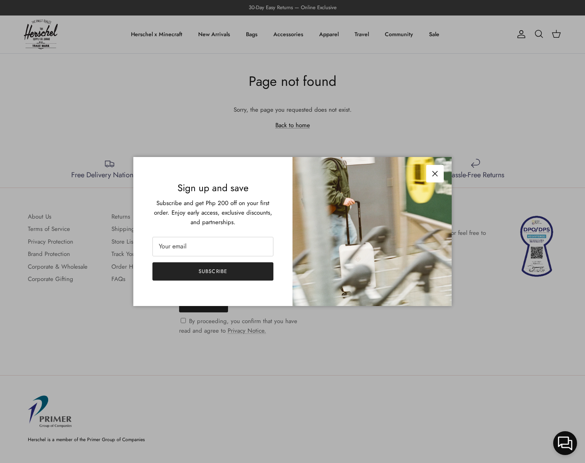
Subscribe (213, 271)
